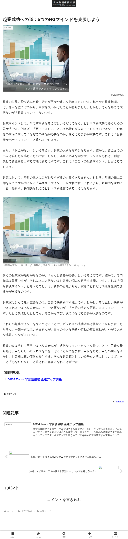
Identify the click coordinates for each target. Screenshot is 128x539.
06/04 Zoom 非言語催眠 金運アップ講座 (35, 379)
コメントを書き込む (64, 500)
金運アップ (11, 394)
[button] (118, 463)
